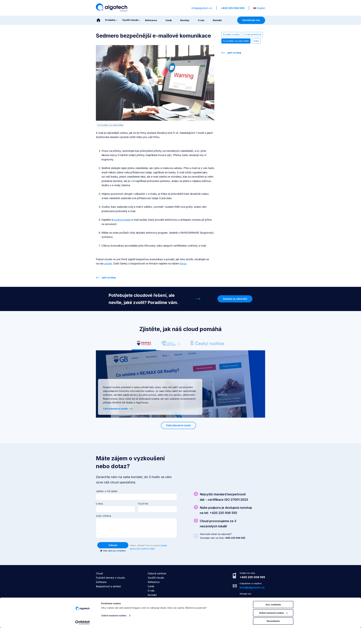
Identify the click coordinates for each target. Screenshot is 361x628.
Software (101, 582)
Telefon (143, 504)
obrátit (108, 263)
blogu (183, 263)
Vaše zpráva (103, 516)
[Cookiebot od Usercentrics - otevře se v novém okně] (82, 622)
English (261, 8)
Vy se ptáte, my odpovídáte (236, 41)
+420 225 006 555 (233, 8)
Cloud (99, 573)
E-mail (100, 504)
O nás (151, 590)
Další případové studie (178, 425)
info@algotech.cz (201, 8)
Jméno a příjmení (107, 491)
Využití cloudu (156, 577)
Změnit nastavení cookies (113, 615)
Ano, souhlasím (273, 604)
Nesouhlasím (273, 621)
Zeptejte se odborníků (235, 298)
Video (256, 41)
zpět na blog (108, 277)
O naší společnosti (252, 34)
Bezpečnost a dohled (108, 586)
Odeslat (112, 545)
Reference (153, 582)
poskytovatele (122, 219)
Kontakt (152, 595)
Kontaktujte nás (251, 20)
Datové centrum (157, 573)
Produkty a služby (231, 34)
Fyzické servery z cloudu (110, 577)
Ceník (151, 586)
